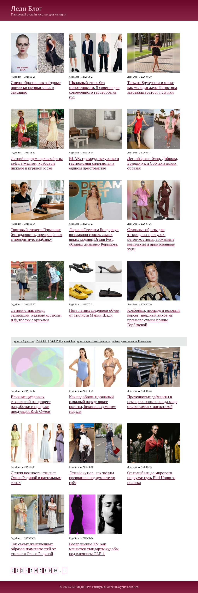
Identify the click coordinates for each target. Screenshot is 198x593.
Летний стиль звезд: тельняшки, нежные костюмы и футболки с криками (36, 315)
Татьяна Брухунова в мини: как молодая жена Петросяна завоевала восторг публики (152, 87)
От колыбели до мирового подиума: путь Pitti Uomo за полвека (151, 478)
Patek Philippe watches (62, 341)
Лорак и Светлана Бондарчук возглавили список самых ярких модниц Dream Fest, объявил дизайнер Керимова (94, 236)
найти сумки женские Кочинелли (131, 341)
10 (55, 570)
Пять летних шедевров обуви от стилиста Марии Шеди (94, 312)
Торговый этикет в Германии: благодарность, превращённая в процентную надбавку (36, 234)
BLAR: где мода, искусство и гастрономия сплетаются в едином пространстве (94, 163)
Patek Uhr (41, 341)
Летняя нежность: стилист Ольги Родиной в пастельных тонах (36, 478)
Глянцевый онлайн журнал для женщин (38, 14)
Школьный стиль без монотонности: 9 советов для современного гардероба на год (94, 89)
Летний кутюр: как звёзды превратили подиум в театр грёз (92, 478)
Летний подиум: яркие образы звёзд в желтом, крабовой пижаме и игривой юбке (37, 163)
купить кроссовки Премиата (93, 341)
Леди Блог (26, 8)
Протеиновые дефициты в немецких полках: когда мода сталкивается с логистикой (152, 401)
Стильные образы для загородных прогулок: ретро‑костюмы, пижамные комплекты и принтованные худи (151, 239)
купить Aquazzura (24, 341)
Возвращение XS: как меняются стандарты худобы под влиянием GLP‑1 (94, 549)
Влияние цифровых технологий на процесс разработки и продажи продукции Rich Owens (30, 404)
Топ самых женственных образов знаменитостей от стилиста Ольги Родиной (33, 549)
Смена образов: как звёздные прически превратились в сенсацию (36, 87)
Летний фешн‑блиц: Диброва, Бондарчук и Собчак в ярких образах (152, 163)
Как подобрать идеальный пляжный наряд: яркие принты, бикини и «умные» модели (92, 404)
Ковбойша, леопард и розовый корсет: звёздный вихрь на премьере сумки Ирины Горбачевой (153, 317)
